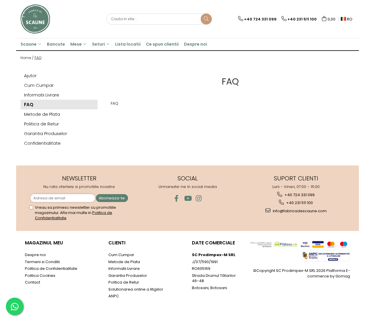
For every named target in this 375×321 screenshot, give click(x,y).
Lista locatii (128, 44)
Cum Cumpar (39, 85)
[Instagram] (199, 198)
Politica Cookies (40, 275)
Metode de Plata (42, 114)
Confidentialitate (42, 143)
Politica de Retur (41, 124)
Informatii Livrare (41, 95)
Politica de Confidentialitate (51, 268)
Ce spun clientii (162, 44)
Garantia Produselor (45, 133)
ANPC (113, 296)
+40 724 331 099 (299, 195)
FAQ (38, 57)
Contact (32, 282)
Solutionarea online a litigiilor (135, 289)
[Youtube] (188, 198)
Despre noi (195, 44)
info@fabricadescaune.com (299, 211)
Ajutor (30, 76)
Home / (27, 57)
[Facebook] (176, 198)
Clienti (116, 242)
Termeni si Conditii (42, 262)
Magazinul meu (44, 242)
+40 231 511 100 (299, 203)
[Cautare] (206, 19)
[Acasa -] (50, 19)
